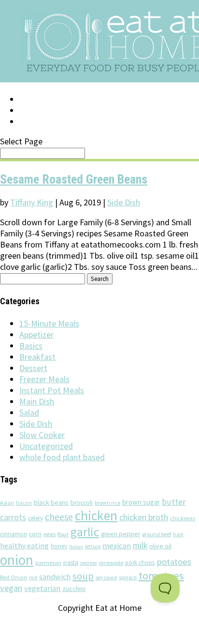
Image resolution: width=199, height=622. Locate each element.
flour (63, 534)
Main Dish (36, 401)
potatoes (173, 561)
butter (173, 502)
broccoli (82, 502)
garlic (85, 532)
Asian (7, 502)
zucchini (73, 588)
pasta (70, 563)
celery (35, 518)
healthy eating (24, 545)
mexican (116, 546)
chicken (96, 515)
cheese (59, 517)
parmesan (48, 562)
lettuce (92, 546)
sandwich (55, 576)
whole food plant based (62, 457)
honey (59, 546)
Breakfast (37, 356)
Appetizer (36, 334)
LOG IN (32, 99)
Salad (29, 412)
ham (178, 534)
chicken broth (143, 517)
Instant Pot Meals (51, 390)
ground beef (156, 534)
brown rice (107, 502)
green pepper (120, 534)
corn (35, 533)
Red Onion (13, 577)
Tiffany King (31, 202)
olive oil (160, 546)
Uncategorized (46, 445)
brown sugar (141, 502)
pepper (88, 563)
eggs (49, 534)
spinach (128, 577)
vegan (11, 587)
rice (33, 577)
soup (83, 576)
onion (16, 560)
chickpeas (182, 518)
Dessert (33, 367)
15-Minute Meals (49, 323)
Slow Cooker (42, 434)
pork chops (140, 563)
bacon (24, 502)
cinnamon (13, 534)
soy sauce (106, 577)
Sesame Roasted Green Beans (73, 179)
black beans (51, 502)
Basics (31, 345)
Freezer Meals (44, 379)
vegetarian (42, 588)
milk (140, 545)
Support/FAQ (46, 110)
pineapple (111, 562)
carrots (13, 517)
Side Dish (123, 202)
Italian (76, 547)
